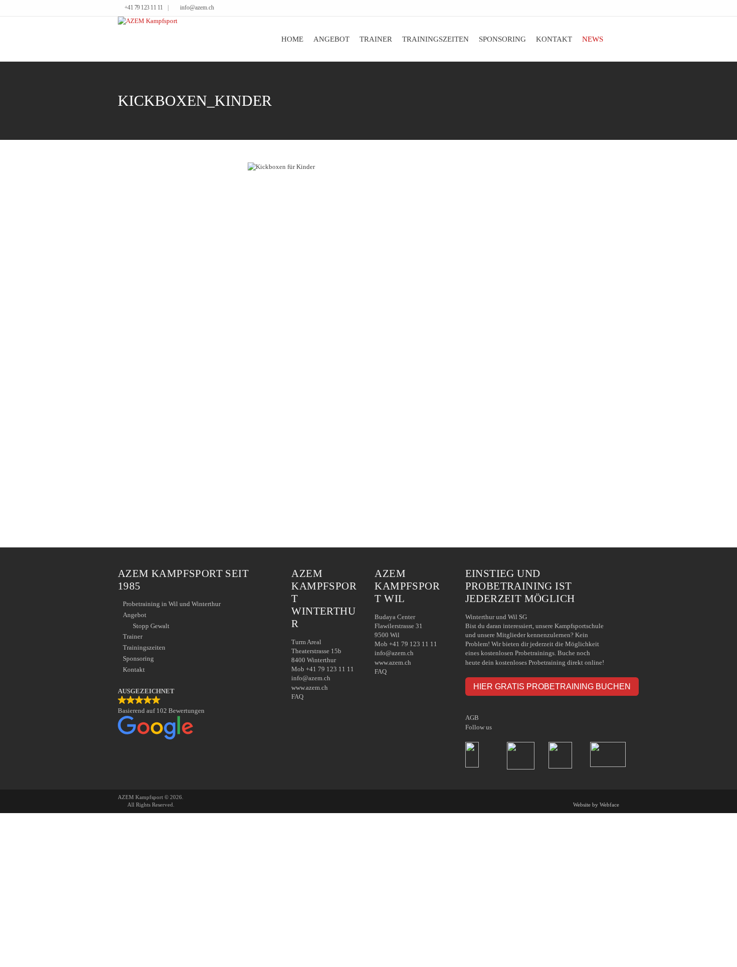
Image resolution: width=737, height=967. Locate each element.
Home (292, 39)
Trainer (375, 39)
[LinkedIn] (609, 8)
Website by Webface (596, 805)
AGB (472, 717)
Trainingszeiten (435, 39)
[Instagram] (616, 8)
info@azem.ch (197, 8)
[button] (194, 714)
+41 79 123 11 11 (143, 8)
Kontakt (554, 39)
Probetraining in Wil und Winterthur (172, 604)
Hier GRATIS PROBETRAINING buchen (552, 686)
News (592, 39)
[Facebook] (601, 8)
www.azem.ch (309, 687)
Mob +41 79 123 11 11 (322, 669)
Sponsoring (502, 39)
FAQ (297, 696)
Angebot (331, 39)
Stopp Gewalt (151, 626)
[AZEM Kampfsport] (147, 39)
